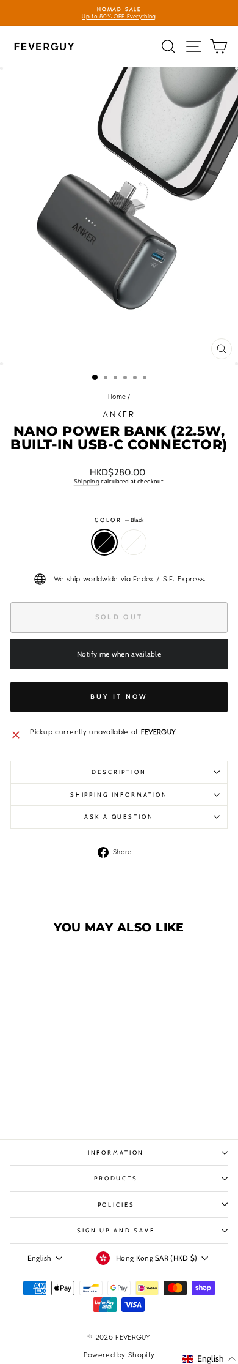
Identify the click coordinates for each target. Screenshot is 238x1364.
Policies (116, 1204)
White (133, 542)
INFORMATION (116, 1152)
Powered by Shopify (119, 1355)
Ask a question (118, 816)
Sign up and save (116, 1230)
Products (116, 1178)
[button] (209, 1359)
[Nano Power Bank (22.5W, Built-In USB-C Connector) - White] (58, 1098)
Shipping (86, 481)
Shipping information (119, 794)
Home (117, 397)
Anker (119, 414)
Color (119, 519)
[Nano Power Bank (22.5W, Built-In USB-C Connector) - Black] (44, 1098)
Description (119, 772)
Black (104, 542)
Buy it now (119, 696)
